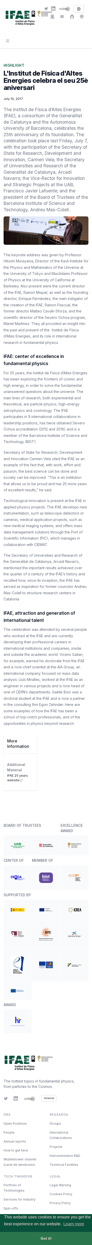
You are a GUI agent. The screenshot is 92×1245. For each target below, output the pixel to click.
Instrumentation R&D (65, 1156)
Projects (56, 1147)
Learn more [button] (73, 1224)
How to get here (16, 1150)
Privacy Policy (60, 1203)
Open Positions (15, 1123)
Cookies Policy (61, 1194)
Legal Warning (60, 1185)
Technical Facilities (64, 1165)
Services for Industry (20, 1199)
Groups (55, 1123)
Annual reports (15, 1141)
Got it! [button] (46, 1238)
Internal (49, 1098)
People (9, 1132)
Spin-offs (11, 1208)
